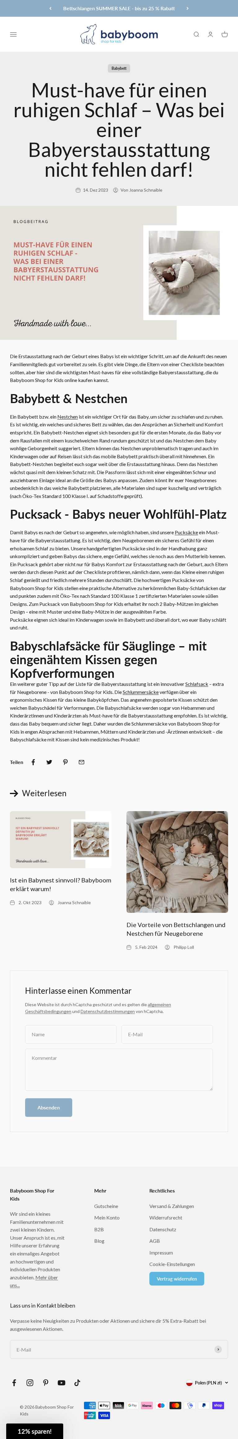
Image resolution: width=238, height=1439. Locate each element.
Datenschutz (162, 1229)
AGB (154, 1241)
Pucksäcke (186, 532)
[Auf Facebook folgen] (14, 1383)
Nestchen (67, 417)
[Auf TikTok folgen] (77, 1383)
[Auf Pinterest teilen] (65, 762)
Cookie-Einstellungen (172, 1264)
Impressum (161, 1252)
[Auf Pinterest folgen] (46, 1383)
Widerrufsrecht (165, 1217)
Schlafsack (196, 684)
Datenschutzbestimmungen (108, 1011)
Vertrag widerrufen (177, 1278)
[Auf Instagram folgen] (30, 1383)
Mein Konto (107, 1217)
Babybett (119, 68)
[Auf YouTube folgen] (61, 1383)
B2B (99, 1229)
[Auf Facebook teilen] (33, 762)
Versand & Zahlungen (171, 1206)
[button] (34, 1431)
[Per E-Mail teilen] (81, 762)
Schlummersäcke (141, 692)
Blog (99, 1241)
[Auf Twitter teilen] (49, 762)
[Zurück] (50, 8)
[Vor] (188, 8)
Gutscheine (106, 1206)
